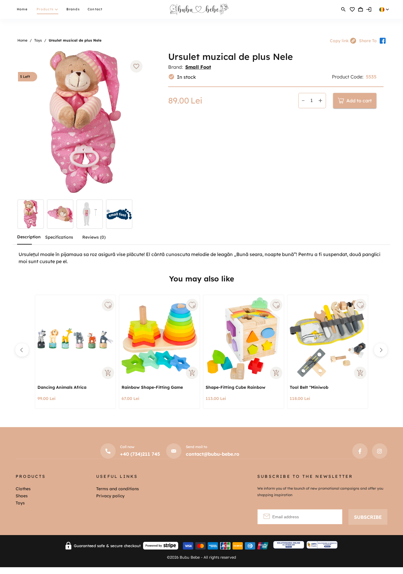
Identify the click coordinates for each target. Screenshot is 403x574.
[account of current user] (343, 9)
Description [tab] (29, 237)
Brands (73, 9)
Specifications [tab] (59, 237)
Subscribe (368, 517)
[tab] (32, 214)
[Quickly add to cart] (108, 373)
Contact (95, 9)
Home (22, 9)
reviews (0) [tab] (94, 237)
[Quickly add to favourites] (108, 305)
